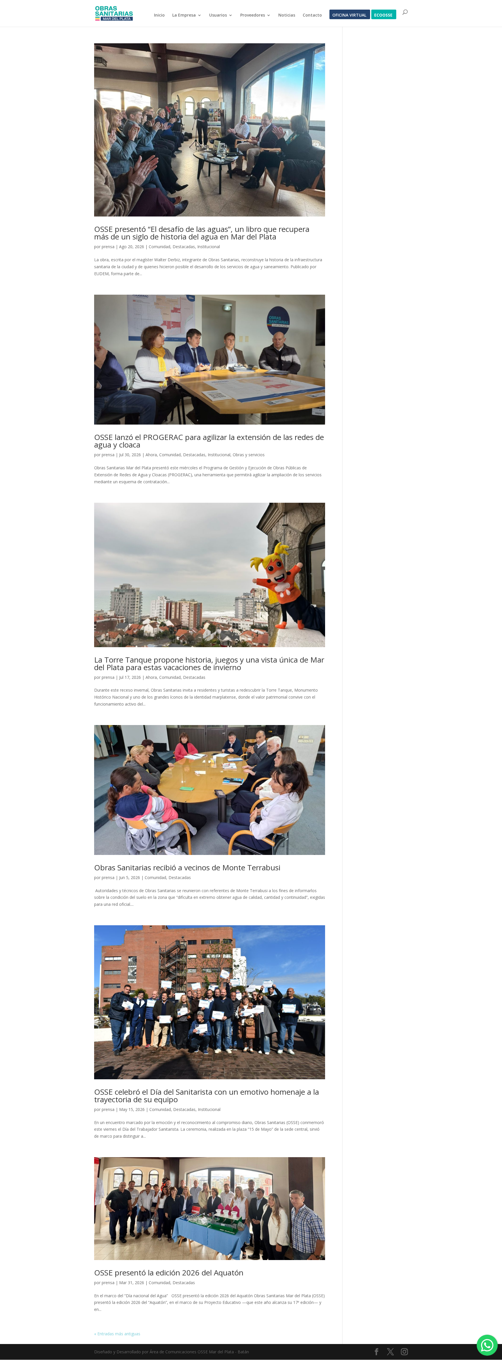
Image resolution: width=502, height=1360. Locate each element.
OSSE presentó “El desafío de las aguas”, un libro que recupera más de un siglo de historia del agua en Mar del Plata (201, 233)
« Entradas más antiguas (117, 1333)
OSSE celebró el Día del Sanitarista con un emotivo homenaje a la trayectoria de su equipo (206, 1096)
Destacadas (184, 246)
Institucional (208, 246)
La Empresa (184, 15)
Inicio (159, 15)
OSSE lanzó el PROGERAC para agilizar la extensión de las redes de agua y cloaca (209, 441)
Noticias (286, 15)
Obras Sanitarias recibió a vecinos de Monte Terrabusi (187, 867)
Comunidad (159, 246)
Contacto (312, 15)
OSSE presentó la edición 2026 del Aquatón (168, 1272)
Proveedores (252, 15)
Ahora (151, 454)
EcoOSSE (383, 15)
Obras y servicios (249, 454)
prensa (108, 246)
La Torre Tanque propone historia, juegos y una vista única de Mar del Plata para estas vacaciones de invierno (209, 663)
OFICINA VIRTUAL (349, 15)
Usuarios (218, 15)
